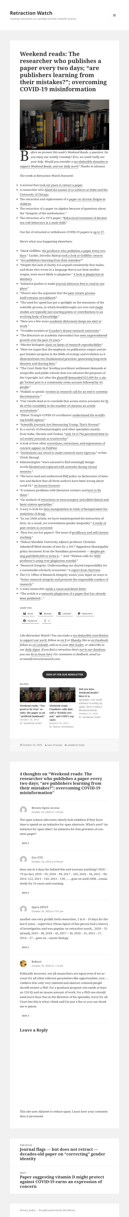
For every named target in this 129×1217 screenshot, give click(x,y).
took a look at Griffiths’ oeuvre (82, 255)
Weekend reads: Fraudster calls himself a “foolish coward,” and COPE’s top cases (61, 712)
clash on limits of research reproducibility (73, 345)
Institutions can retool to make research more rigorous (58, 453)
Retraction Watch (31, 13)
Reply (25, 843)
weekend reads (76, 744)
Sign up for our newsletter (64, 674)
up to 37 (98, 232)
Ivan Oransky (54, 744)
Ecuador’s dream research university (74, 331)
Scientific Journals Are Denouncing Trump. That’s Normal (59, 424)
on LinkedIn (40, 645)
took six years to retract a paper (60, 185)
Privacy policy (28, 1210)
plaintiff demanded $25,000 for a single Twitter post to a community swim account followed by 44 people (63, 382)
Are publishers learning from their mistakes (50, 260)
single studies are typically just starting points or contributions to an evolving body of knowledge (61, 311)
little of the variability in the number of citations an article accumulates (64, 405)
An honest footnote (47, 485)
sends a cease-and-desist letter (65, 589)
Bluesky (76, 640)
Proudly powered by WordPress (57, 1210)
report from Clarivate (85, 570)
